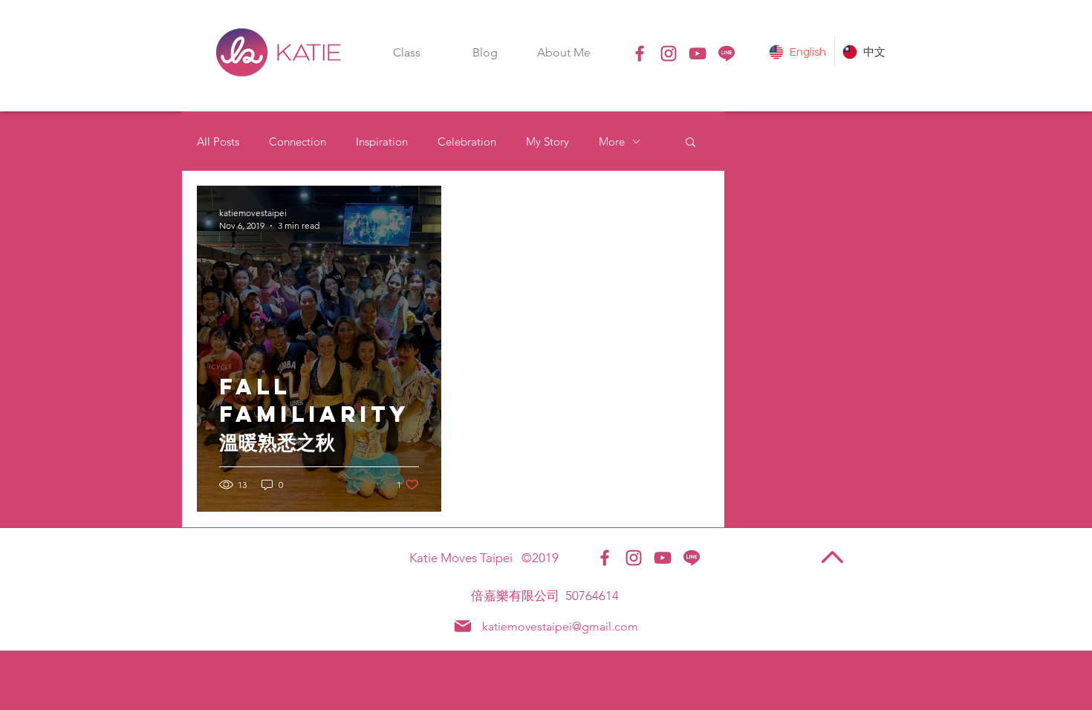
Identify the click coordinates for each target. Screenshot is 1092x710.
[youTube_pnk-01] (697, 53)
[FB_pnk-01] (639, 53)
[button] (406, 52)
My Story (547, 141)
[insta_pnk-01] (668, 53)
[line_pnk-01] (726, 53)
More (612, 141)
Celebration (467, 141)
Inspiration (382, 141)
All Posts (218, 141)
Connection (297, 141)
